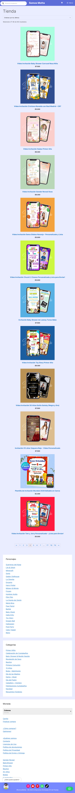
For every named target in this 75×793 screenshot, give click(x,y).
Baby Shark (10, 612)
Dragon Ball (10, 621)
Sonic (8, 573)
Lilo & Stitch (10, 568)
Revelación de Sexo (13, 659)
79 (55, 545)
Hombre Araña (11, 594)
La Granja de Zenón (13, 600)
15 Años (9, 668)
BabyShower (8, 763)
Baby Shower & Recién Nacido (18, 656)
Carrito (5, 719)
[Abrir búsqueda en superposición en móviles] (13, 3)
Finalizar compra (9, 722)
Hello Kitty (10, 615)
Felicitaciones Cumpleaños (16, 686)
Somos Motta (37, 2)
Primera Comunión (13, 665)
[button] (69, 789)
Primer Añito (11, 650)
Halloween (10, 624)
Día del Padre (11, 680)
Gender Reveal (9, 760)
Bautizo (9, 662)
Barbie (8, 609)
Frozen (8, 591)
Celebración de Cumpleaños (17, 653)
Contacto (6, 741)
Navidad (9, 689)
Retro (8, 633)
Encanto (9, 582)
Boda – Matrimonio (13, 671)
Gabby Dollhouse (12, 576)
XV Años (6, 772)
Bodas (5, 775)
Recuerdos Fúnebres (14, 692)
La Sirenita (10, 579)
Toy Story (9, 618)
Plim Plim (9, 597)
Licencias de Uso (9, 744)
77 (47, 545)
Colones (7, 710)
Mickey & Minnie (12, 588)
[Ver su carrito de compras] (62, 3)
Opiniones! (7, 731)
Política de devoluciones (12, 747)
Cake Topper (11, 630)
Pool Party (10, 627)
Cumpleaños (8, 778)
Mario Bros (10, 603)
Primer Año (7, 766)
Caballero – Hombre (14, 683)
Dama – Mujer (11, 677)
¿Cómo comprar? (9, 728)
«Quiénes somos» (10, 738)
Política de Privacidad (11, 750)
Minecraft (9, 571)
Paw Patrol (10, 606)
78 (51, 545)
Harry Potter (10, 585)
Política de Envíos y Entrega (14, 753)
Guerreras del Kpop (13, 565)
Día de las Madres (13, 674)
